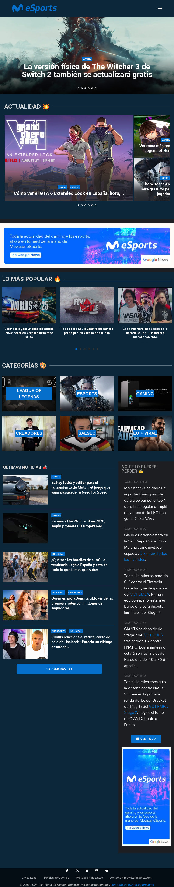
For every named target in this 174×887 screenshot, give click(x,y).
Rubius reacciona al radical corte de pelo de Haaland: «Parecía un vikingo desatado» (81, 641)
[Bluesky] (106, 870)
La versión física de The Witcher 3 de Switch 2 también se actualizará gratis (87, 70)
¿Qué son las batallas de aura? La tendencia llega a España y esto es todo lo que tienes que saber (79, 564)
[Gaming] (145, 393)
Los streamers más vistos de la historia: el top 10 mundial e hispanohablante (145, 333)
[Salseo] (87, 433)
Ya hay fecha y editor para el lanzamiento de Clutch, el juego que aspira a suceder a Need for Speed (80, 487)
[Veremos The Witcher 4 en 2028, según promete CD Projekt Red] (25, 528)
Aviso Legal (29, 878)
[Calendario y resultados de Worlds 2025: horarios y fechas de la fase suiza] (29, 305)
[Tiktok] (67, 870)
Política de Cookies (56, 878)
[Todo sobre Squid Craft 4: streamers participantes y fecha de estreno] (87, 305)
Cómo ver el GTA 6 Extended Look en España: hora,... (69, 193)
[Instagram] (87, 870)
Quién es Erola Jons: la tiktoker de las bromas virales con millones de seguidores (82, 603)
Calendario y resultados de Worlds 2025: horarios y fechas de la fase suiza (29, 333)
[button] (7, 46)
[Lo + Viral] (145, 433)
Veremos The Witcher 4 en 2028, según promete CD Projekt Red (78, 524)
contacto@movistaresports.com (131, 878)
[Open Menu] (160, 8)
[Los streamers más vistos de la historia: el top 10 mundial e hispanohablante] (145, 305)
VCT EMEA (139, 594)
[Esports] (87, 393)
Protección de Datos (89, 878)
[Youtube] (96, 870)
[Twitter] (77, 870)
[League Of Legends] (29, 393)
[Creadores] (29, 433)
